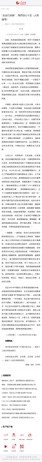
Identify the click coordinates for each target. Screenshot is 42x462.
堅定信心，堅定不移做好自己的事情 (14, 405)
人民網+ (13, 439)
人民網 (2, 9)
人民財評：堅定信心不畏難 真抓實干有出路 (17, 393)
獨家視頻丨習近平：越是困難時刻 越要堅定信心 (18, 380)
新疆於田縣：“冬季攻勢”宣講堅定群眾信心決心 (18, 417)
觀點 (8, 9)
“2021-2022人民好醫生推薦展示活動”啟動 (16, 401)
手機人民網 (21, 439)
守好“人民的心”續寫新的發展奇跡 (13, 409)
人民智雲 (13, 451)
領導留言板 (29, 439)
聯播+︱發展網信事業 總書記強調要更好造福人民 (19, 384)
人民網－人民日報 (30, 34)
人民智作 (21, 451)
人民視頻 (5, 451)
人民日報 (5, 439)
